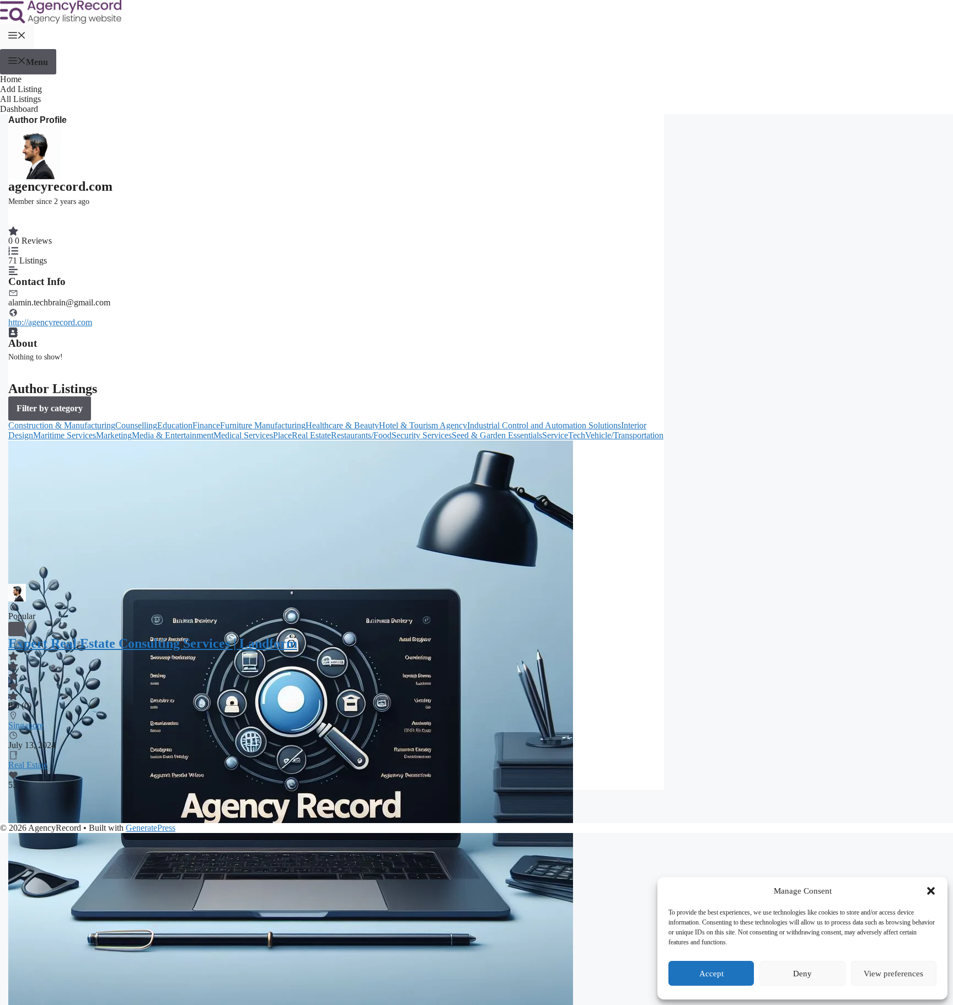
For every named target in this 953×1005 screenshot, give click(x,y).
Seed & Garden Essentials (497, 435)
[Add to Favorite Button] (16, 629)
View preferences (893, 973)
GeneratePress (150, 827)
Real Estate (311, 435)
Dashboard (19, 109)
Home (11, 79)
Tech (576, 435)
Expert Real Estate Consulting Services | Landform (152, 643)
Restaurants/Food (361, 435)
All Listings (20, 99)
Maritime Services (64, 435)
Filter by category (50, 408)
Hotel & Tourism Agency (423, 425)
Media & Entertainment (172, 435)
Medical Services (243, 435)
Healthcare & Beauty (342, 425)
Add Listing (21, 89)
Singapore (26, 725)
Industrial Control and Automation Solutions (544, 425)
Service (555, 435)
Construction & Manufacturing (61, 425)
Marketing (114, 435)
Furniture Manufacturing (263, 425)
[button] (930, 890)
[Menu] (17, 36)
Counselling (136, 425)
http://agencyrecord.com (50, 322)
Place (282, 435)
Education (174, 425)
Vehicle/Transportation (624, 435)
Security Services (422, 435)
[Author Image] (17, 588)
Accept (711, 973)
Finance (206, 425)
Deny (802, 973)
